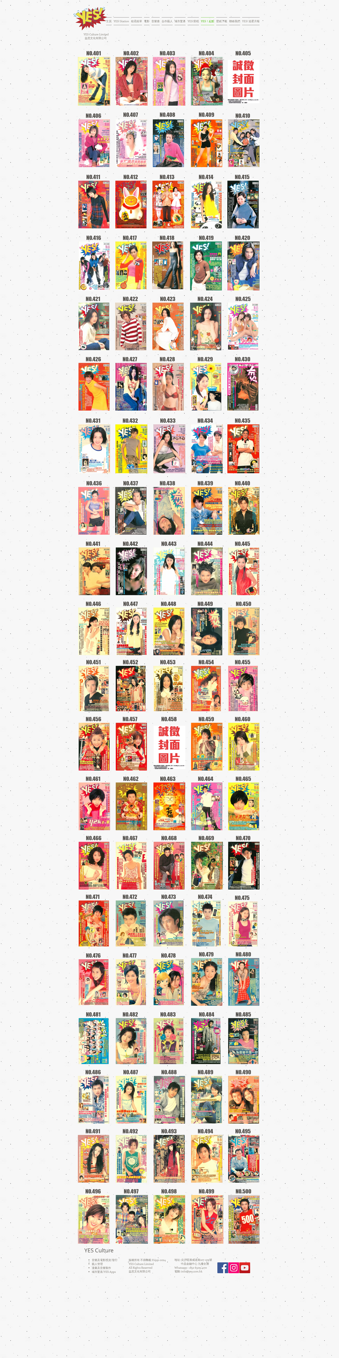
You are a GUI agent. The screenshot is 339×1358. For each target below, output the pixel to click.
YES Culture (99, 1250)
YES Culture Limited (96, 34)
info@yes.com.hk (191, 1271)
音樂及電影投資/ (102, 1260)
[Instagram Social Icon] (233, 1267)
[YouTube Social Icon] (244, 1267)
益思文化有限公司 (96, 38)
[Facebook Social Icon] (222, 1267)
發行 (115, 1260)
